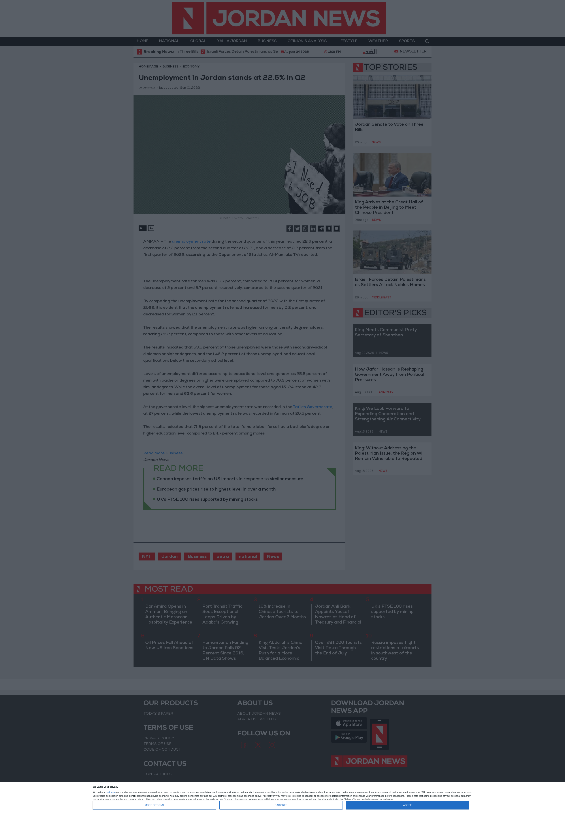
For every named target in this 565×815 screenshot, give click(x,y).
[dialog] (282, 799)
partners (110, 792)
